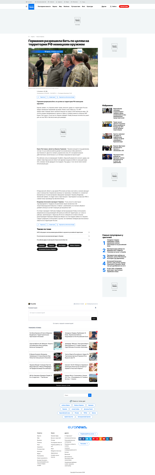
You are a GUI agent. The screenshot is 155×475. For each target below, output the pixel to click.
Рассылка (83, 443)
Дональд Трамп (88, 409)
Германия (41, 245)
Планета (39, 442)
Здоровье (40, 447)
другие (67, 433)
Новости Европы (40, 36)
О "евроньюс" (68, 435)
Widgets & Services (56, 451)
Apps (52, 448)
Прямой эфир (124, 6)
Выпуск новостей (56, 438)
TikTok (85, 413)
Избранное (107, 105)
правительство (68, 416)
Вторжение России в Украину (47, 249)
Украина (64, 409)
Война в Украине (75, 245)
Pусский (29, 1)
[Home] (28, 36)
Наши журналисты (42, 458)
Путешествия (75, 6)
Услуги (53, 433)
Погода (53, 440)
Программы (40, 455)
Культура (90, 6)
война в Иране (66, 405)
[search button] (81, 2)
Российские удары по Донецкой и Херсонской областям (52, 240)
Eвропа (33, 36)
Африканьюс (54, 453)
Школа (94, 413)
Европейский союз (64, 413)
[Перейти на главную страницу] (31, 7)
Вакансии (67, 454)
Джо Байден (62, 245)
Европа (55, 6)
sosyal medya (75, 409)
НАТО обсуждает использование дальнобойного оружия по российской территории (60, 232)
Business (66, 6)
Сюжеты (39, 433)
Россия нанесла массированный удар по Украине (50, 236)
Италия (77, 413)
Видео (39, 453)
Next (83, 6)
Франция (90, 405)
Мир (60, 6)
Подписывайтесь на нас (87, 433)
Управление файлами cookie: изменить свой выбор (70, 463)
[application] (63, 67)
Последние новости (44, 6)
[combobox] (89, 2)
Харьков (51, 245)
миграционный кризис (84, 416)
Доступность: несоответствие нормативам (69, 458)
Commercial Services (70, 438)
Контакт (67, 452)
